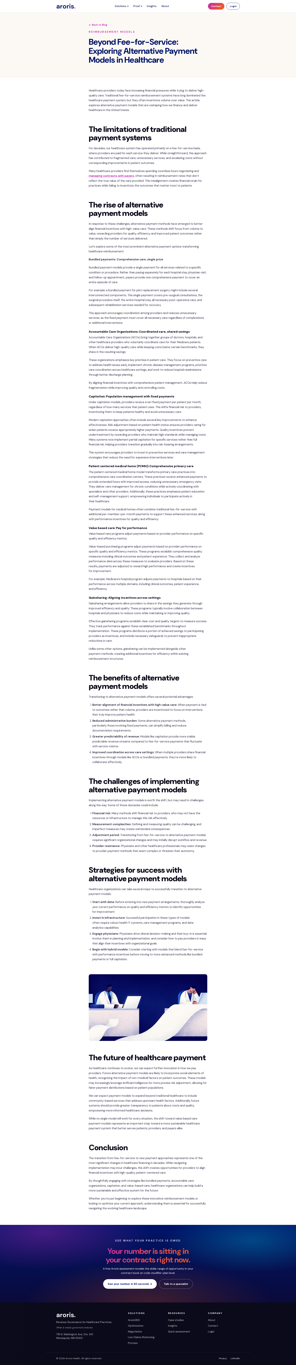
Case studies (176, 1320)
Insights (152, 6)
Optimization (135, 1325)
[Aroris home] (66, 6)
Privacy (223, 1358)
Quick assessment (179, 1331)
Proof (136, 6)
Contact (216, 6)
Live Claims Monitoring (141, 1337)
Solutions (120, 6)
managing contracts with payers (111, 176)
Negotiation (135, 1331)
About (165, 6)
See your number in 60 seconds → (130, 1284)
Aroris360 (134, 1320)
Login (233, 6)
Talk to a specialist (176, 1284)
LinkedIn (235, 1358)
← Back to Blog (98, 24)
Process (133, 1343)
